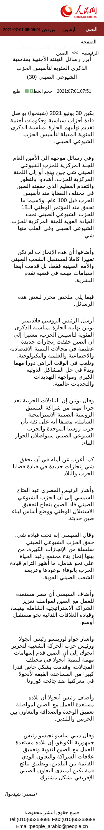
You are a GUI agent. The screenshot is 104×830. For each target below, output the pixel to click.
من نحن (48, 29)
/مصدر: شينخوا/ (21, 794)
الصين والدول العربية (74, 47)
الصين (92, 29)
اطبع (17, 91)
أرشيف (68, 29)
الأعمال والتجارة (33, 47)
